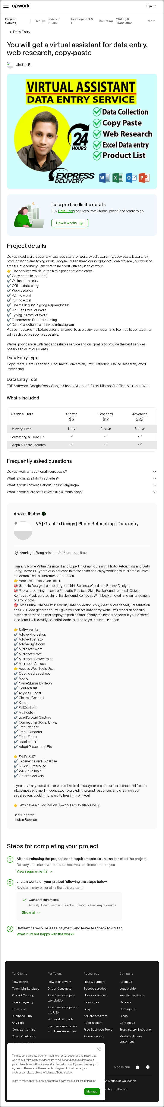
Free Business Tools (98, 1029)
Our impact (128, 1009)
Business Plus (22, 1016)
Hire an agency (23, 1002)
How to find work (59, 981)
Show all (28, 913)
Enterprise (19, 1009)
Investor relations (132, 995)
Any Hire (18, 1022)
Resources (91, 1002)
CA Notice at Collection (119, 1080)
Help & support (94, 981)
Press (123, 1016)
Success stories (95, 988)
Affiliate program (95, 1016)
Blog (87, 1009)
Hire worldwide (23, 1043)
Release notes (94, 1036)
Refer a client (93, 1022)
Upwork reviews (95, 995)
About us (126, 981)
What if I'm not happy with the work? (45, 934)
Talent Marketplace (26, 988)
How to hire (20, 981)
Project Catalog (10, 21)
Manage (92, 1091)
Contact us (127, 1022)
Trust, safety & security (136, 1029)
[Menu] (6, 6)
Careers (125, 1002)
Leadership (128, 988)
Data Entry (66, 211)
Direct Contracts (23, 1036)
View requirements (32, 871)
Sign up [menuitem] (151, 6)
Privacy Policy (85, 1080)
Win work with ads (60, 1019)
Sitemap (121, 1089)
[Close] (99, 1049)
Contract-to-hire (23, 1029)
